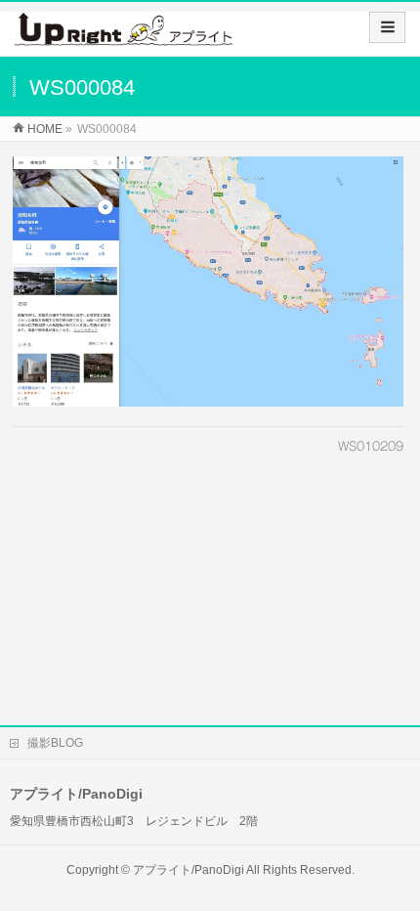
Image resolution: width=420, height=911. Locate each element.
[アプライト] (123, 35)
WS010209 (370, 446)
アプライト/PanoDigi (188, 870)
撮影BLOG (55, 743)
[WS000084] (208, 281)
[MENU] (387, 27)
